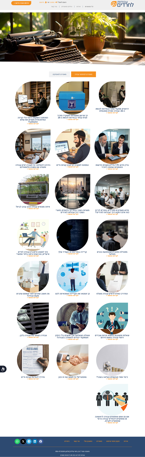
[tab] (83, 74)
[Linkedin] (34, 441)
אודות (79, 6)
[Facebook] (40, 441)
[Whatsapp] (17, 441)
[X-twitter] (23, 441)
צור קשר (54, 6)
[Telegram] (29, 441)
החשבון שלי (88, 441)
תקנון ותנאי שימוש (113, 441)
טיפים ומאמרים (66, 6)
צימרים (66, 441)
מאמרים (99, 441)
